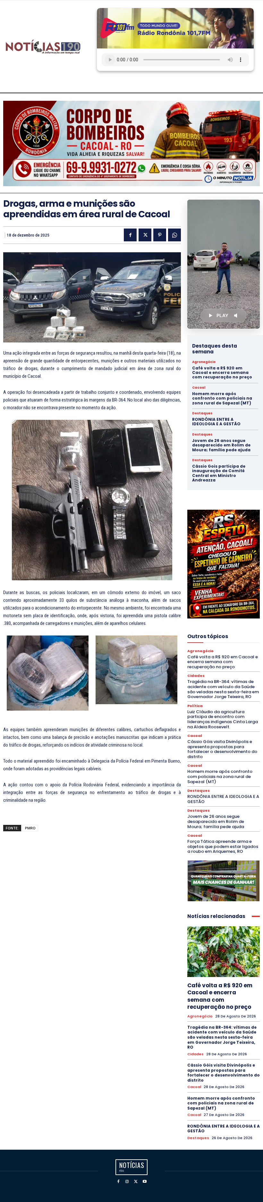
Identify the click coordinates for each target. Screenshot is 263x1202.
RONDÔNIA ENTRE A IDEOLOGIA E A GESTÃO (216, 422)
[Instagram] (127, 1181)
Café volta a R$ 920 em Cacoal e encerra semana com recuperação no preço (222, 372)
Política (195, 706)
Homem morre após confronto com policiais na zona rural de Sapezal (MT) (222, 398)
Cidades (196, 676)
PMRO (30, 828)
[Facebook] (130, 235)
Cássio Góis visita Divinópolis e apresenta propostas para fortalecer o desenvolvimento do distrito (222, 749)
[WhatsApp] (174, 235)
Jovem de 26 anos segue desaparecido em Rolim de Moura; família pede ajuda (221, 445)
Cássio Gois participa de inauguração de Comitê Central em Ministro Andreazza (218, 473)
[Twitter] (145, 235)
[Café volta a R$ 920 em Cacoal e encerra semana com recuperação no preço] (223, 951)
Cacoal (198, 387)
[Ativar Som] (236, 315)
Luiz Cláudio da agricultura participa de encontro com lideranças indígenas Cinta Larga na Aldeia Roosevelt (222, 719)
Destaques (202, 413)
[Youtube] (144, 1181)
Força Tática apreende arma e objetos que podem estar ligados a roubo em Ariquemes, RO (222, 846)
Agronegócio (204, 362)
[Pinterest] (159, 235)
